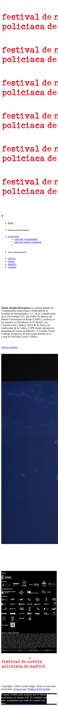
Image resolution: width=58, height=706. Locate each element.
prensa (5, 204)
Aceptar (10, 703)
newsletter (17, 204)
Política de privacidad (25, 703)
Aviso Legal (20, 689)
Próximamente (8, 207)
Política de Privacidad (39, 689)
